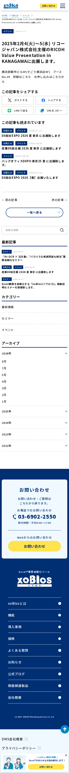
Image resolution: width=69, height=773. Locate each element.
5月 (4, 375)
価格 (11, 638)
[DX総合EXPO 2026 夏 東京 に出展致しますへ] (34, 133)
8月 (4, 361)
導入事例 (15, 626)
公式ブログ (16, 674)
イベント (26, 15)
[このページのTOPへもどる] (65, 730)
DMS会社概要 (12, 739)
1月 (4, 401)
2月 (4, 395)
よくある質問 (18, 650)
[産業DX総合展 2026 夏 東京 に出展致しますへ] (34, 145)
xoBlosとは (17, 603)
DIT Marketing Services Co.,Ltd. (40, 716)
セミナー (8, 318)
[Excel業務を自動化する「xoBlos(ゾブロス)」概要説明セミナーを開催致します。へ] (34, 283)
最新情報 (8, 307)
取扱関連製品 (18, 685)
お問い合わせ (48, 5)
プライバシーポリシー (19, 748)
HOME (5, 15)
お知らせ (15, 15)
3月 (4, 388)
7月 (4, 368)
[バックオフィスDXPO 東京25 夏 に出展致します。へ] (34, 160)
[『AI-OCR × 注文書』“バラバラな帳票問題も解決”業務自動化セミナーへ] (34, 255)
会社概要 (15, 697)
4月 (4, 381)
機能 (11, 615)
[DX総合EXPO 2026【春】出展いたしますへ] (34, 176)
